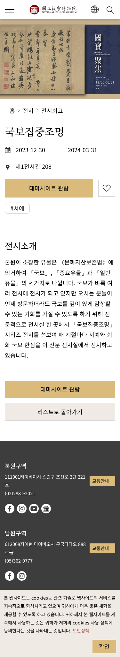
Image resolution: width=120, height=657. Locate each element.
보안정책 (81, 630)
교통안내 (100, 480)
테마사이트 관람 (49, 188)
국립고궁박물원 (52, 9)
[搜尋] (111, 9)
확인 (104, 646)
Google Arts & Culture (46, 508)
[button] (9, 9)
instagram (22, 508)
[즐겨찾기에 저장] (106, 188)
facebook (9, 508)
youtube (34, 508)
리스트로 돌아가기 (60, 411)
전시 (28, 110)
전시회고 (52, 110)
